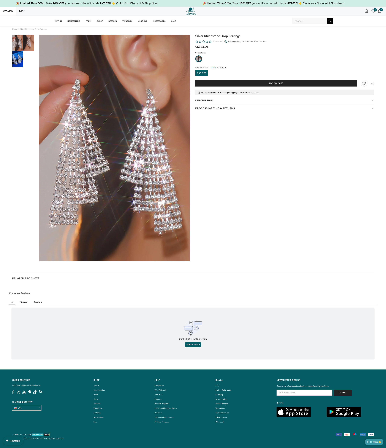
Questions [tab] (37, 302)
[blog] (40, 392)
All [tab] (12, 302)
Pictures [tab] (23, 302)
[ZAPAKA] (191, 11)
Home (14, 29)
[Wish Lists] (364, 83)
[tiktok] (35, 392)
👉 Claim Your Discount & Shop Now (135, 3)
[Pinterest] (29, 392)
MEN (22, 11)
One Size (201, 73)
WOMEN (8, 11)
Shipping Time (235, 92)
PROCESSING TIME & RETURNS (215, 108)
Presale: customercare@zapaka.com (27, 385)
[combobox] (310, 21)
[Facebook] (13, 392)
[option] (114, 148)
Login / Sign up (366, 11)
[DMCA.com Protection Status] (41, 434)
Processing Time (208, 92)
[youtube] (24, 392)
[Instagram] (18, 392)
